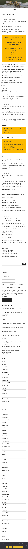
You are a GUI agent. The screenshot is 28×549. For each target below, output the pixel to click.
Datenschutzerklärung (15, 287)
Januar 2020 (5, 515)
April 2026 (4, 364)
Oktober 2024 (5, 404)
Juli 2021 (4, 478)
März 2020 (4, 510)
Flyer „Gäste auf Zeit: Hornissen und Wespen (12, 308)
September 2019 (6, 523)
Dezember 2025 (5, 374)
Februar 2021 (5, 486)
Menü (14, 9)
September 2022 (6, 446)
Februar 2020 (5, 512)
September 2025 (6, 382)
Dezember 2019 (5, 518)
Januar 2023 (5, 438)
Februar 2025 (5, 393)
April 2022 (4, 457)
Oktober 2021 (5, 473)
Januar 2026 (5, 372)
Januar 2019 (4, 536)
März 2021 (4, 483)
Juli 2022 (4, 449)
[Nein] (26, 545)
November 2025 (6, 377)
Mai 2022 (4, 454)
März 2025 (4, 390)
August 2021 (5, 475)
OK (6, 547)
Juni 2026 (4, 361)
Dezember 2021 (5, 467)
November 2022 (5, 443)
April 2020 (4, 507)
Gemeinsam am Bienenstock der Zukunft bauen (13, 318)
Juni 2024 (4, 409)
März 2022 (4, 459)
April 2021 (4, 481)
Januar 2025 (5, 396)
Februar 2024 (5, 414)
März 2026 (4, 366)
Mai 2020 (4, 504)
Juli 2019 (4, 526)
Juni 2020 (4, 502)
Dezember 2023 (5, 420)
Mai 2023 (4, 430)
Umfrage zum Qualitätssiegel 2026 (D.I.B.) (11, 346)
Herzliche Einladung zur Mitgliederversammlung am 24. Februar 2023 (14, 21)
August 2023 (5, 425)
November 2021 (5, 470)
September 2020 (6, 499)
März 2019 (4, 531)
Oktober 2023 (5, 422)
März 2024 (4, 412)
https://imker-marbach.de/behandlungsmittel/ (12, 186)
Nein (10, 547)
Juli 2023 (4, 428)
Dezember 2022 (5, 441)
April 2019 (4, 528)
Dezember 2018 (5, 539)
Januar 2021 (4, 488)
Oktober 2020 (5, 496)
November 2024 (6, 401)
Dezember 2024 (5, 398)
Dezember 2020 (5, 491)
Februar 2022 (5, 462)
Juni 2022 (4, 451)
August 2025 (5, 385)
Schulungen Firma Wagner (11, 132)
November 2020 (6, 494)
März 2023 (4, 433)
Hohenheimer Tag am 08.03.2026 (10, 331)
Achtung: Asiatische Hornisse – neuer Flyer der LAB (14, 327)
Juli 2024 (4, 406)
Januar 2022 (5, 465)
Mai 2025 (4, 388)
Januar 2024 (5, 417)
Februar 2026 (5, 369)
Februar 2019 (5, 534)
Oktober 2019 (5, 520)
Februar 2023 (5, 435)
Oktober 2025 (5, 380)
